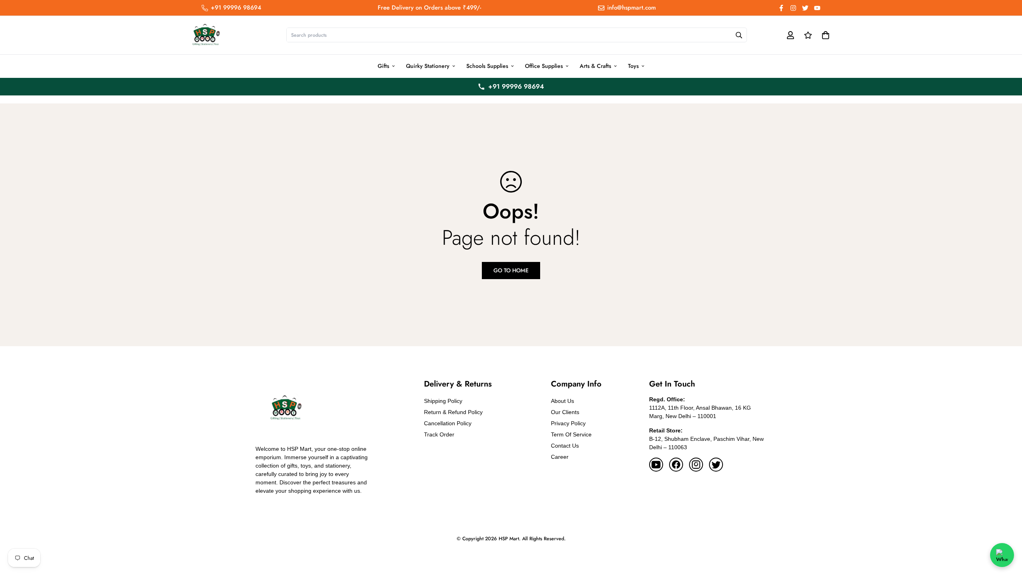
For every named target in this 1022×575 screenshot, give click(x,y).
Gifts (383, 66)
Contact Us (565, 445)
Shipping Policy (443, 401)
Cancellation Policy (447, 423)
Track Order (439, 434)
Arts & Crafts (595, 66)
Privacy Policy (568, 423)
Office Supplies (544, 66)
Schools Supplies (487, 66)
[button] (824, 35)
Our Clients (565, 412)
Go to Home (511, 270)
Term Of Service (571, 434)
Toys (633, 66)
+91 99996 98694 (516, 86)
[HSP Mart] (206, 35)
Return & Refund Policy (453, 412)
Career (559, 457)
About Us (562, 401)
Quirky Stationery (428, 66)
